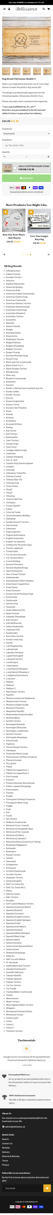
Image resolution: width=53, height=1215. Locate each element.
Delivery (6, 1152)
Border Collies (12, 391)
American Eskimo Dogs (17, 296)
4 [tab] (30, 254)
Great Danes (11, 587)
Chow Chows (12, 486)
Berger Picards (13, 352)
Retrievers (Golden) (15, 835)
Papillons (10, 743)
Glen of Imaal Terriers (16, 574)
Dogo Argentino (13, 531)
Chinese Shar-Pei (14, 479)
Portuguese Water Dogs (17, 802)
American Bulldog (14, 287)
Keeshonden (12, 633)
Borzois (9, 398)
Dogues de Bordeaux (15, 535)
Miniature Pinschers (15, 708)
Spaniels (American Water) (18, 907)
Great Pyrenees (13, 590)
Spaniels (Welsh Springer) (18, 933)
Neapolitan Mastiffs (15, 711)
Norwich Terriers (14, 734)
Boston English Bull (15, 401)
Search (5, 1139)
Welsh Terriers (12, 1001)
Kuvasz (9, 642)
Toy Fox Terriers (13, 985)
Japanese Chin (13, 629)
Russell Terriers (13, 854)
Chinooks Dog (12, 482)
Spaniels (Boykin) (14, 910)
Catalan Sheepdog (14, 456)
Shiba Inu (10, 955)
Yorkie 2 (10, 1024)
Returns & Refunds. (11, 1156)
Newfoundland (13, 717)
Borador (10, 385)
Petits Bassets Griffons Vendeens (21, 757)
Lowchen (10, 678)
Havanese (10, 606)
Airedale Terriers (14, 277)
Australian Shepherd (15, 313)
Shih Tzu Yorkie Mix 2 (15, 887)
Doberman (11, 528)
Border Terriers (13, 394)
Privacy (5, 1164)
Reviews (6, 1147)
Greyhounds (11, 597)
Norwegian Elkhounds (16, 727)
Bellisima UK (33, 1202)
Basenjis (10, 323)
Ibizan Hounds (12, 613)
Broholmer (11, 420)
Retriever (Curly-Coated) (17, 825)
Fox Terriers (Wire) (14, 557)
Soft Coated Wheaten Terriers (20, 903)
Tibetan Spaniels (14, 978)
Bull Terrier (11, 430)
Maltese (9, 681)
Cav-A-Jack (11, 460)
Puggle (9, 805)
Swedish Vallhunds (14, 972)
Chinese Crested (13, 476)
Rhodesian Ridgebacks (16, 845)
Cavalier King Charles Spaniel (19, 463)
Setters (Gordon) (13, 942)
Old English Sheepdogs (16, 737)
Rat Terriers (11, 818)
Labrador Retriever (15, 652)
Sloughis (10, 900)
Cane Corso (11, 447)
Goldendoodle (12, 577)
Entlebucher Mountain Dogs (19, 544)
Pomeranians (12, 789)
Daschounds (12, 525)
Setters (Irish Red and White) (19, 946)
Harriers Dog (12, 603)
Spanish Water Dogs (15, 936)
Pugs (8, 809)
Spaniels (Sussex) (14, 929)
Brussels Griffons (14, 424)
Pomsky (10, 792)
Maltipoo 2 (11, 688)
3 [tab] (27, 254)
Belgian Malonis (13, 342)
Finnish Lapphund (14, 548)
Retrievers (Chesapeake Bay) (19, 828)
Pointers (10, 779)
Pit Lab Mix (11, 763)
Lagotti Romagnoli (14, 655)
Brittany (10, 417)
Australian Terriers (14, 316)
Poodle (9, 796)
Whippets (10, 1008)
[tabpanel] (13, 226)
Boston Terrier (12, 404)
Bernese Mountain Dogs (17, 355)
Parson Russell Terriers (16, 747)
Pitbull (9, 766)
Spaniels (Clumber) (15, 913)
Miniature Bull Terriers (16, 701)
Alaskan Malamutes (15, 283)
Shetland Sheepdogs (15, 952)
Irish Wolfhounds (13, 623)
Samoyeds (11, 861)
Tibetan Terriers (13, 982)
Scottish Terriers (14, 874)
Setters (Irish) (12, 949)
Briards (9, 414)
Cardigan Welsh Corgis (16, 450)
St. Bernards (12, 962)
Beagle (9, 329)
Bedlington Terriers (15, 339)
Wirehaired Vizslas (14, 1014)
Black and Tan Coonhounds (18, 362)
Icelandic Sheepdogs (15, 616)
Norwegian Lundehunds (17, 730)
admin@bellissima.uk (15, 1126)
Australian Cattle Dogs (16, 309)
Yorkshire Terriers (14, 1031)
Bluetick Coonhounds (16, 378)
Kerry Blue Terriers (14, 636)
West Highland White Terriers (19, 1005)
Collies (9, 509)
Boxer (9, 411)
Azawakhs (11, 319)
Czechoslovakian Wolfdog (18, 515)
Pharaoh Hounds (13, 760)
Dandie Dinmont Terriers (17, 522)
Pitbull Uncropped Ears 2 (17, 773)
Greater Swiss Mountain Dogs (19, 593)
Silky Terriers (12, 897)
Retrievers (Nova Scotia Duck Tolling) (23, 841)
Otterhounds (12, 740)
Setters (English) (13, 881)
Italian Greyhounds (14, 626)
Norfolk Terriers (13, 721)
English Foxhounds (14, 538)
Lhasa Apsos (12, 665)
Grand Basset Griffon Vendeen (20, 580)
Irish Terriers (12, 620)
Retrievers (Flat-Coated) (17, 832)
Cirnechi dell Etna (14, 499)
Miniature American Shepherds (20, 698)
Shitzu (9, 890)
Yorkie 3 (10, 1027)
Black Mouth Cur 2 (14, 365)
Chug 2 (9, 489)
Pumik (9, 815)
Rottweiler (11, 848)
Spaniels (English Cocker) (18, 916)
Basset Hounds (13, 326)
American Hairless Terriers (18, 303)
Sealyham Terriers (14, 877)
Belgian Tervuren (14, 349)
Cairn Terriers (12, 440)
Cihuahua (10, 496)
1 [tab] (22, 254)
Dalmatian (11, 518)
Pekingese (11, 750)
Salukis (9, 858)
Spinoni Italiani (13, 939)
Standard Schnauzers (16, 969)
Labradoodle (12, 649)
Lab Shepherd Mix (14, 646)
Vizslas (9, 995)
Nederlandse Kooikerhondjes (19, 714)
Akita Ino (10, 280)
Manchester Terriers (15, 691)
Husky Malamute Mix (15, 610)
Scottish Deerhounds (16, 871)
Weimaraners (12, 998)
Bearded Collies (13, 332)
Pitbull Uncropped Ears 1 (17, 770)
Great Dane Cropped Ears (17, 584)
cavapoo (10, 466)
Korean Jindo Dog (14, 639)
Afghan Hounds (13, 274)
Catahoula (11, 453)
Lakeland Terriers (14, 659)
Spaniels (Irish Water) (16, 926)
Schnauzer (11, 867)
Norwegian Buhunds (15, 724)
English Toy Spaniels (15, 541)
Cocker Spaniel (13, 505)
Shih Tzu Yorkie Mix (15, 884)
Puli (8, 812)
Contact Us (7, 1143)
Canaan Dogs (12, 443)
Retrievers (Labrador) (16, 838)
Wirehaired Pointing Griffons (19, 1011)
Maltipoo (10, 685)
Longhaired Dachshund (17, 675)
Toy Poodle (11, 988)
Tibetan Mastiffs (13, 975)
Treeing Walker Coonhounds (19, 991)
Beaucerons (11, 336)
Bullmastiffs (11, 437)
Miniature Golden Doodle (17, 704)
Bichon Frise (12, 358)
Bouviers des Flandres (16, 407)
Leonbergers (12, 662)
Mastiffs (10, 694)
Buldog (9, 427)
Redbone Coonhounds (16, 822)
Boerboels (11, 381)
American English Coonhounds (20, 293)
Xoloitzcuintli (12, 1018)
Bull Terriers (11, 433)
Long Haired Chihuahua (17, 668)
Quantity (6, 152)
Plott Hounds (12, 776)
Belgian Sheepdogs (15, 345)
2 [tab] (25, 254)
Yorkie (9, 1021)
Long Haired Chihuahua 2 (17, 672)
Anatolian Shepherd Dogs (18, 306)
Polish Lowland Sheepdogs (18, 786)
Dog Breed (7, 128)
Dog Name (7, 139)
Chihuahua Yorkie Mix (16, 473)
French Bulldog (13, 561)
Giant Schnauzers (14, 570)
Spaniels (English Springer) (18, 920)
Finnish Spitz (12, 551)
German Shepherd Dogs (17, 567)
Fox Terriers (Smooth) (16, 554)
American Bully (13, 290)
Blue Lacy (10, 375)
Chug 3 (9, 492)
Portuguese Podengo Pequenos (20, 799)
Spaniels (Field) (13, 923)
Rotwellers (11, 851)
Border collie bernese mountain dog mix (24, 388)
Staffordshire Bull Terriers (18, 965)
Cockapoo (10, 502)
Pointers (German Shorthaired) (20, 783)
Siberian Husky (13, 894)
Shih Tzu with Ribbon (15, 959)
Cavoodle (10, 469)
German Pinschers (14, 564)
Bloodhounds (12, 372)
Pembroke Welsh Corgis (17, 753)
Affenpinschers (13, 270)
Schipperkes (12, 864)
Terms (5, 1160)
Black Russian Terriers (16, 368)
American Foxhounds (16, 300)
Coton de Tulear (13, 512)
